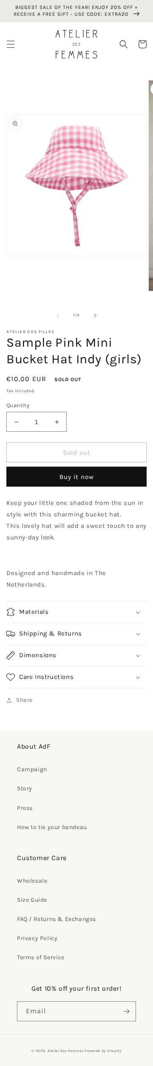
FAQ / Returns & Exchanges (56, 919)
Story (24, 788)
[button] (10, 44)
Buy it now (77, 477)
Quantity (17, 405)
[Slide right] (95, 315)
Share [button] (24, 700)
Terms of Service (41, 957)
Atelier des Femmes (66, 1051)
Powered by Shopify (103, 1051)
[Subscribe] (126, 1011)
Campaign (32, 769)
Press (25, 808)
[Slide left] (57, 315)
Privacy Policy (37, 938)
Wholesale (32, 880)
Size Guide (32, 900)
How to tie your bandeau (52, 827)
